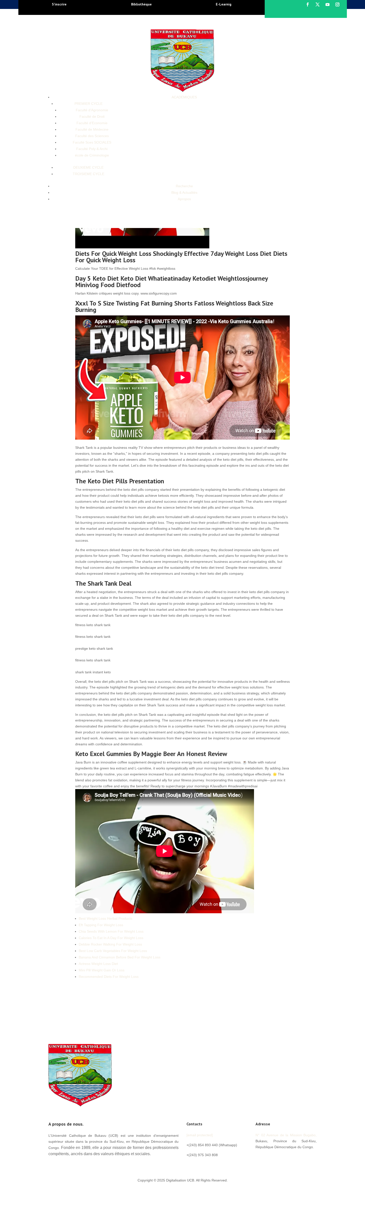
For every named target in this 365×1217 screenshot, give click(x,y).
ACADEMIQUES (184, 97)
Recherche (184, 186)
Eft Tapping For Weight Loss (101, 925)
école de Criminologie (92, 155)
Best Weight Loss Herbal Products (105, 918)
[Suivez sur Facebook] (308, 4)
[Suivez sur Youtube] (327, 4)
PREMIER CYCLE (88, 104)
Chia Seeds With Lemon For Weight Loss (111, 931)
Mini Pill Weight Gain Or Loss (101, 970)
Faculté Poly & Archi (92, 149)
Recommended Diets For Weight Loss (109, 977)
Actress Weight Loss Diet (98, 964)
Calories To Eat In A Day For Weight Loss (111, 938)
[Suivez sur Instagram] (337, 4)
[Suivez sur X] (318, 4)
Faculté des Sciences (92, 136)
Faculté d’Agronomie (92, 110)
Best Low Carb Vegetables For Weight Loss (113, 951)
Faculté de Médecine (92, 129)
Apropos (184, 199)
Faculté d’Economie (92, 123)
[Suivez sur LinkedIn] (289, 1158)
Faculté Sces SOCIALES (92, 142)
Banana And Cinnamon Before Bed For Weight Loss (119, 957)
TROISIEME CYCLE (88, 174)
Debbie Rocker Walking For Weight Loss (110, 944)
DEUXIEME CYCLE (88, 167)
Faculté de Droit (92, 116)
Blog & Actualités (184, 192)
